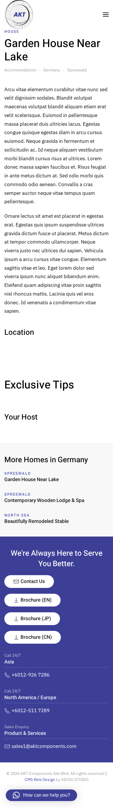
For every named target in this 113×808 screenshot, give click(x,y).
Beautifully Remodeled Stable (36, 521)
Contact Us (33, 581)
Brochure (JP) (36, 618)
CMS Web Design (40, 779)
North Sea (17, 515)
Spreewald (17, 473)
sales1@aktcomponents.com (44, 746)
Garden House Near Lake (31, 479)
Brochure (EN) (36, 600)
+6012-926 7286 (31, 675)
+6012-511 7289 (31, 710)
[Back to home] (18, 14)
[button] (106, 14)
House (11, 31)
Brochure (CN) (36, 637)
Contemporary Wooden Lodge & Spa (44, 500)
